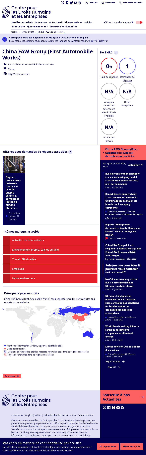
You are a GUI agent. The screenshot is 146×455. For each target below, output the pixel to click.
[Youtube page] (75, 2)
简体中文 (93, 40)
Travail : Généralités (24, 259)
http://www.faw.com (18, 74)
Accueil (14, 31)
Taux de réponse (109, 76)
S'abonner (109, 2)
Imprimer (10, 376)
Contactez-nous (85, 415)
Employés (18, 268)
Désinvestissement (23, 278)
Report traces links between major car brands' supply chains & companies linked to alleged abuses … (13, 192)
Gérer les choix (131, 446)
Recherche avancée (132, 2)
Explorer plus (113, 361)
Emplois (29, 415)
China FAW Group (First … (51, 31)
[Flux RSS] (79, 2)
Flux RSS (112, 367)
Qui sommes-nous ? (37, 26)
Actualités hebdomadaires (28, 240)
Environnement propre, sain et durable (35, 249)
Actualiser (134, 165)
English (83, 40)
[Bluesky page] (71, 2)
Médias (38, 415)
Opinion (88, 22)
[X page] (62, 2)
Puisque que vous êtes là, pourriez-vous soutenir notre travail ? (123, 268)
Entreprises (41, 22)
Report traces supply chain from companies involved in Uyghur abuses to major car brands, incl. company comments (121, 200)
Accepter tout (108, 446)
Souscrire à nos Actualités (63, 26)
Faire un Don (18, 26)
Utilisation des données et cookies (60, 415)
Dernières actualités (22, 22)
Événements (17, 415)
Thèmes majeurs (73, 22)
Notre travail (55, 22)
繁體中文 (103, 40)
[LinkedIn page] (67, 2)
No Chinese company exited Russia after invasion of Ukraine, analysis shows (121, 283)
